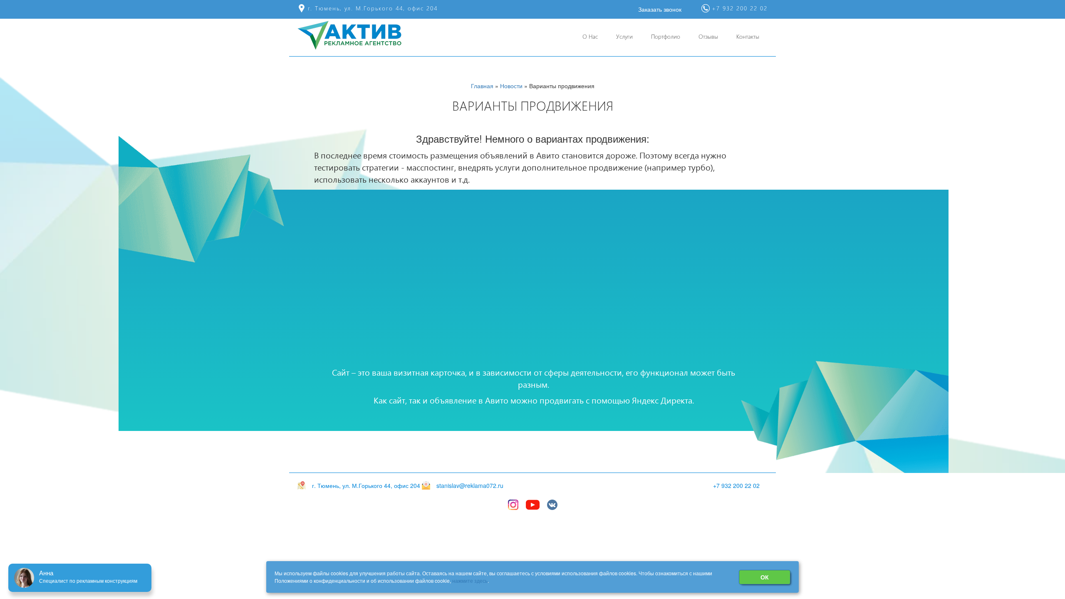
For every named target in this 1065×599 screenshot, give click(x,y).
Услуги (624, 36)
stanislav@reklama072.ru (469, 485)
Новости (511, 86)
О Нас (590, 36)
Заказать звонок (659, 9)
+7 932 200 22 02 (736, 485)
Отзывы (708, 36)
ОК (764, 577)
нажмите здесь (470, 580)
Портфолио (665, 36)
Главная (482, 86)
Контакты (747, 36)
